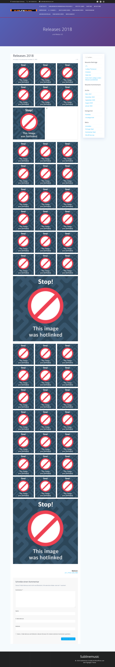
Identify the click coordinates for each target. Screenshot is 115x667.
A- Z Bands (51, 10)
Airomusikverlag (45, 14)
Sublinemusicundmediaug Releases (60, 6)
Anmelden (88, 126)
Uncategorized (23, 59)
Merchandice (70, 14)
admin (16, 59)
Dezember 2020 (90, 97)
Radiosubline (90, 10)
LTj (86, 66)
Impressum (42, 10)
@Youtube (97, 6)
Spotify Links (79, 6)
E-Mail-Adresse (19, 618)
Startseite (43, 6)
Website (17, 626)
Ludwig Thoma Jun (90, 69)
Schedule (88, 72)
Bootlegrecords (64, 10)
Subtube (89, 6)
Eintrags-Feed (89, 129)
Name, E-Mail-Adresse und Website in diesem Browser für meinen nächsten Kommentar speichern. (43, 634)
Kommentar (19, 590)
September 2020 (90, 100)
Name (17, 611)
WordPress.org (89, 135)
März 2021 (88, 94)
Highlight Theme (91, 662)
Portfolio (88, 114)
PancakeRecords (77, 10)
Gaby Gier (88, 75)
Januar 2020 (88, 106)
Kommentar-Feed (90, 132)
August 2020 (89, 103)
